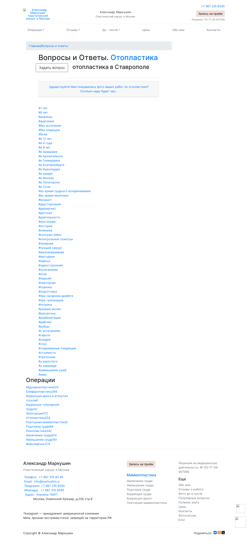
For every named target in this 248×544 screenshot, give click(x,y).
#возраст (45, 200)
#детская (45, 213)
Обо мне (178, 30)
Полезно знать (188, 502)
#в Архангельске (50, 156)
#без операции (49, 130)
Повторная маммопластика (147, 503)
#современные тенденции (57, 348)
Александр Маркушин (115, 12)
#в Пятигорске (49, 182)
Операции (35, 30)
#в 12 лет (45, 138)
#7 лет (43, 108)
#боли (42, 134)
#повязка (45, 287)
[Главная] (37, 14)
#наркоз (44, 261)
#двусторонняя (49, 204)
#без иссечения (49, 125)
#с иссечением (49, 331)
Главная (34, 46)
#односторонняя (50, 265)
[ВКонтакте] (215, 532)
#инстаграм (47, 221)
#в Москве (46, 178)
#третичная (46, 357)
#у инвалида (47, 366)
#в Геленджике (49, 160)
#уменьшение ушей (52, 370)
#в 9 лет (44, 147)
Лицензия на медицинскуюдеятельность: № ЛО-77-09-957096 (198, 467)
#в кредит (45, 173)
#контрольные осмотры (55, 239)
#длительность (49, 217)
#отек (42, 274)
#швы (42, 374)
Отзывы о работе (190, 489)
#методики (46, 256)
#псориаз (45, 304)
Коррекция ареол (139, 498)
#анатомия (46, 121)
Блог (181, 520)
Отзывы (72, 30)
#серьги (44, 335)
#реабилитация (49, 317)
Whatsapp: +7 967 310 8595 (43, 490)
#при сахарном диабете (55, 296)
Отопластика (134, 57)
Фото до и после (190, 493)
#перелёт (45, 278)
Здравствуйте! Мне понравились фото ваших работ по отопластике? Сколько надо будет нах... (99, 89)
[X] (223, 532)
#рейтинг (45, 322)
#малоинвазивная (51, 252)
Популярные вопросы (194, 498)
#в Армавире (47, 152)
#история (45, 226)
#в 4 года (45, 143)
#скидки (44, 339)
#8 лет (43, 112)
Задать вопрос (52, 67)
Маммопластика (141, 475)
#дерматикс (47, 208)
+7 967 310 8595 (213, 6)
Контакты (213, 30)
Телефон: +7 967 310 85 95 (43, 477)
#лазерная (45, 243)
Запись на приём (210, 13)
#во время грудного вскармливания (64, 191)
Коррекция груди (139, 494)
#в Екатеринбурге (51, 165)
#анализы (45, 117)
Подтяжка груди (139, 489)
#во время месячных (53, 195)
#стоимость (47, 352)
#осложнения (48, 269)
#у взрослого (48, 361)
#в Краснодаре (49, 169)
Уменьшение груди (140, 485)
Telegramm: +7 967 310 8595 (44, 486)
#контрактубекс (50, 235)
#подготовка (47, 291)
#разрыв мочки (49, 309)
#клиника (45, 230)
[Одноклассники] (219, 532)
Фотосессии (187, 515)
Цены (146, 30)
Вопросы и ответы (54, 46)
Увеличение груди (140, 481)
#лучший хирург (50, 248)
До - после (110, 30)
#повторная (47, 283)
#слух (42, 344)
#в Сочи (44, 186)
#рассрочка (47, 313)
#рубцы (43, 326)
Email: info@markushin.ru (41, 481)
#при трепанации (51, 300)
